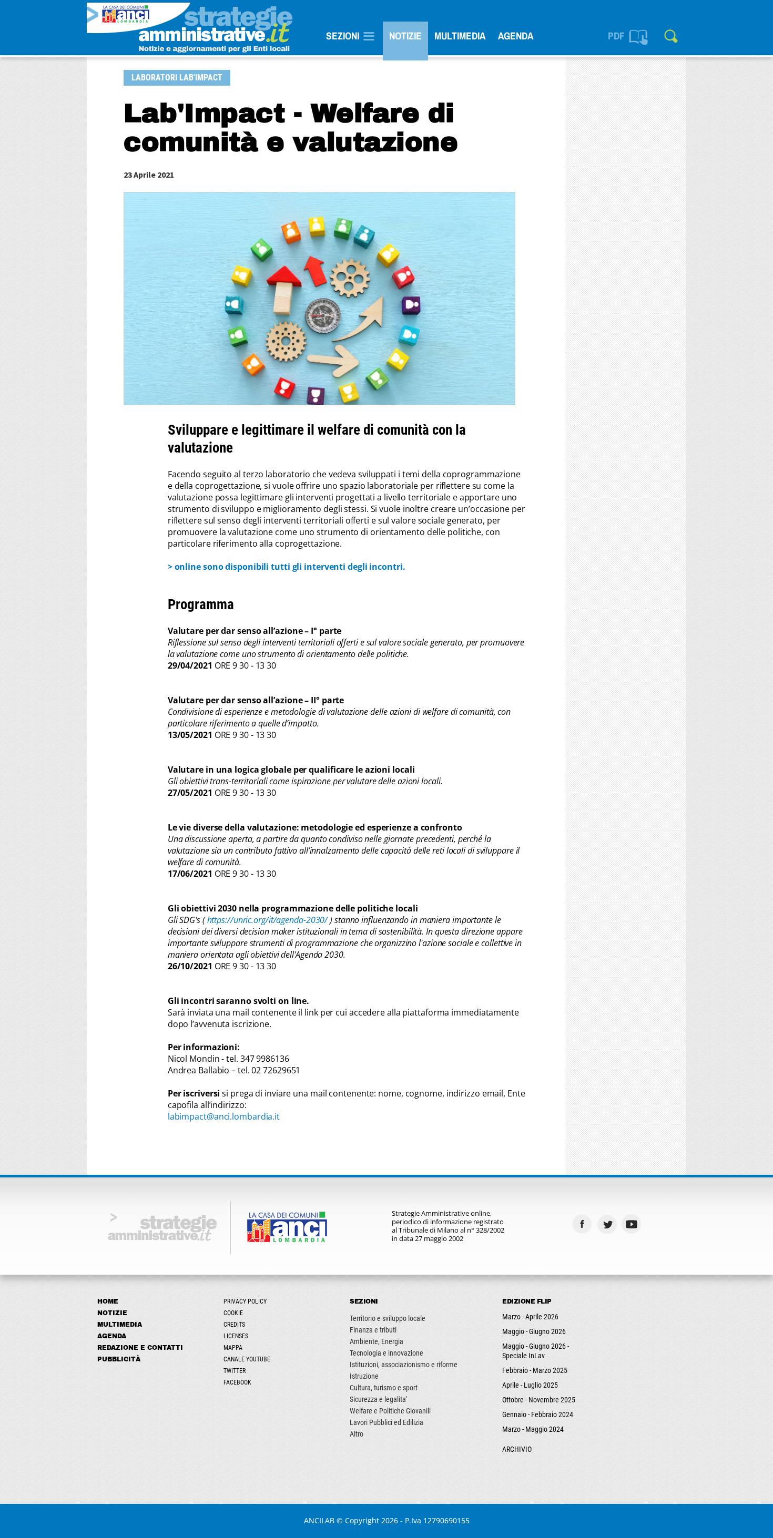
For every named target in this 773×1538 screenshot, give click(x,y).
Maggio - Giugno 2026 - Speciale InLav (535, 1351)
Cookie (233, 1313)
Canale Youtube (246, 1359)
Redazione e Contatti (140, 1348)
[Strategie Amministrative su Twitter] (608, 1224)
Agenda (515, 36)
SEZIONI (342, 36)
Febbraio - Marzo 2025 (534, 1370)
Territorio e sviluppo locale (387, 1318)
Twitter (234, 1371)
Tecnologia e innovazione (386, 1353)
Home (107, 1301)
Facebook (237, 1382)
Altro (356, 1434)
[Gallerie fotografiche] (657, 1224)
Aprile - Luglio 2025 (530, 1385)
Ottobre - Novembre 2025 (538, 1400)
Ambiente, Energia (376, 1341)
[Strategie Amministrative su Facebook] (583, 1224)
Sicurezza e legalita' (378, 1399)
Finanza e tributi (373, 1330)
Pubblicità (118, 1359)
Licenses (235, 1336)
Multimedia (459, 36)
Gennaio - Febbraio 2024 (537, 1414)
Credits (234, 1324)
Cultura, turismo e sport (384, 1387)
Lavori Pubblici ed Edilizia (386, 1422)
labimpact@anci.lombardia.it (224, 1116)
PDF (616, 36)
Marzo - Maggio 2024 (533, 1429)
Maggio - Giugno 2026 (534, 1331)
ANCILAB (319, 1520)
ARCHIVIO (517, 1449)
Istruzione (364, 1376)
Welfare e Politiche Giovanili (390, 1411)
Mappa (232, 1348)
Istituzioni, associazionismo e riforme (403, 1364)
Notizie (405, 36)
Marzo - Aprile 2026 (530, 1317)
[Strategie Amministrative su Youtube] (633, 1224)
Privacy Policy (245, 1301)
